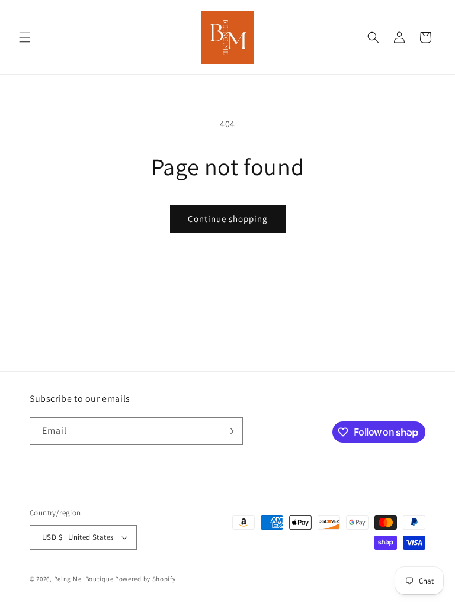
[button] (25, 37)
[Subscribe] (229, 431)
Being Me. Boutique (84, 579)
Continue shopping (228, 218)
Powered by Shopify (145, 579)
